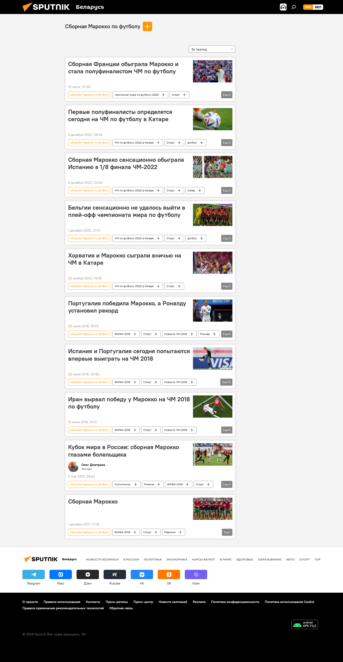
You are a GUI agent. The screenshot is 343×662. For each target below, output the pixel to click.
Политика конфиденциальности (235, 602)
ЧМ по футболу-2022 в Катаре (134, 142)
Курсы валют (203, 559)
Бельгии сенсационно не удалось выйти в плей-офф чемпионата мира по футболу (126, 211)
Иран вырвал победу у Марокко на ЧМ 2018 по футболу (129, 402)
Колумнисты (123, 484)
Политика (153, 559)
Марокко (170, 532)
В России (131, 559)
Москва (205, 334)
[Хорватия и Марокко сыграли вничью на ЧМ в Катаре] (212, 263)
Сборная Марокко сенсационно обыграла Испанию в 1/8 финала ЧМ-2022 (126, 163)
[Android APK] (305, 625)
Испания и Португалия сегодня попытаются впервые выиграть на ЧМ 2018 (129, 354)
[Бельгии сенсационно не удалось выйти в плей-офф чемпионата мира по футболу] (212, 215)
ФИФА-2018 (122, 334)
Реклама (199, 602)
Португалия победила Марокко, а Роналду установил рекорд (127, 306)
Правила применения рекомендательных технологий (63, 608)
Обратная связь (121, 608)
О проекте (30, 602)
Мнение (149, 484)
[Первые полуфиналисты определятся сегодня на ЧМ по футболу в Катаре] (212, 119)
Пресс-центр (143, 602)
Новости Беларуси (102, 559)
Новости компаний (173, 602)
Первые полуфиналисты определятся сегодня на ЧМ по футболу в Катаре (120, 115)
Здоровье (244, 559)
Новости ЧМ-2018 (175, 334)
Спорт (176, 94)
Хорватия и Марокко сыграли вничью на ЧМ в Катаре (124, 259)
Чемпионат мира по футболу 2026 (137, 94)
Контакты (93, 602)
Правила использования (62, 602)
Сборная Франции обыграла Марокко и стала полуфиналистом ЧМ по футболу (123, 67)
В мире (225, 559)
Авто (290, 559)
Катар (191, 190)
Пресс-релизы (117, 602)
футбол (192, 142)
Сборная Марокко (93, 501)
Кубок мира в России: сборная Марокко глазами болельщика (123, 450)
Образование (269, 559)
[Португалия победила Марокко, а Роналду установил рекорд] (212, 310)
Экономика (176, 559)
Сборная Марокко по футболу (102, 26)
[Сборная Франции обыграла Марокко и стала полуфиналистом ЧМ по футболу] (212, 71)
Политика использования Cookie (289, 602)
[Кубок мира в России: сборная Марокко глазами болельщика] (212, 454)
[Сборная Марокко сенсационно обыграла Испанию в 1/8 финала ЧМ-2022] (212, 167)
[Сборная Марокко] (212, 509)
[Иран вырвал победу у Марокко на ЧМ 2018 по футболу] (212, 406)
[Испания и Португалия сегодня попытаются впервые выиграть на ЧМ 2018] (212, 358)
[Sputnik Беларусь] (48, 13)
